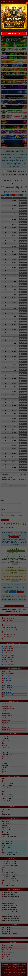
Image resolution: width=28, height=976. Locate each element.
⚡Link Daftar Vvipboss (14, 33)
